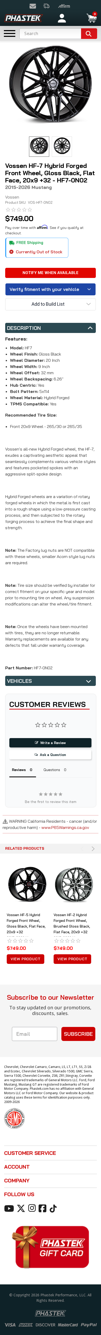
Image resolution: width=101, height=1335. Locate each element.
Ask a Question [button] (53, 755)
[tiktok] (54, 1208)
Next (92, 849)
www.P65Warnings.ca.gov (65, 827)
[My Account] (62, 18)
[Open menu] (9, 33)
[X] (22, 1208)
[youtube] (10, 1208)
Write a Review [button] (53, 743)
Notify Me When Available (50, 272)
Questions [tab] (52, 770)
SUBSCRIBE (78, 1034)
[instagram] (33, 1208)
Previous (83, 849)
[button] (77, 18)
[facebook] (43, 1208)
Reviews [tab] (19, 770)
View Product (26, 959)
